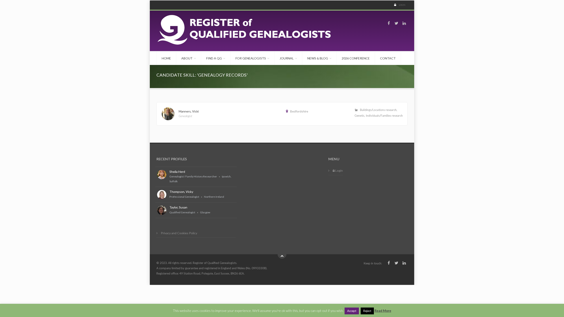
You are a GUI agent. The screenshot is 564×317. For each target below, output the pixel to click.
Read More (383, 311)
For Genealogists (251, 58)
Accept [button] (351, 311)
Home (166, 58)
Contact (388, 58)
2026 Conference (356, 58)
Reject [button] (367, 311)
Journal (287, 58)
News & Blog (317, 58)
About (187, 58)
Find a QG (214, 58)
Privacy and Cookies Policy (179, 233)
